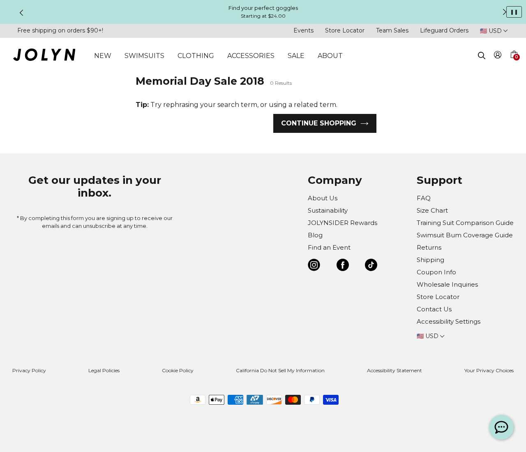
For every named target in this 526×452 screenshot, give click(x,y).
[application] (501, 427)
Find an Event (329, 247)
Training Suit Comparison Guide (465, 223)
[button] (514, 64)
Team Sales (392, 30)
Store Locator (345, 30)
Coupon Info (436, 272)
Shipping (430, 260)
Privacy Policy (29, 370)
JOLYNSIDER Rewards (342, 223)
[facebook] (343, 266)
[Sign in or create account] (498, 56)
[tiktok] (371, 266)
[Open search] (481, 55)
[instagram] (314, 266)
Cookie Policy (178, 370)
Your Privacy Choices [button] (489, 370)
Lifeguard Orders (444, 30)
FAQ (424, 198)
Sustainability (328, 210)
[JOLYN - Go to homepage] (44, 56)
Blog (315, 235)
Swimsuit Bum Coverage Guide (465, 235)
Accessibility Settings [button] (448, 321)
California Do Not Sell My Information (280, 370)
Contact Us (434, 309)
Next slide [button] (505, 12)
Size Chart (432, 210)
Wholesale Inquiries (447, 284)
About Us (322, 198)
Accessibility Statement (394, 370)
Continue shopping (318, 123)
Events (303, 30)
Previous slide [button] (21, 13)
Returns (429, 247)
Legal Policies (104, 370)
